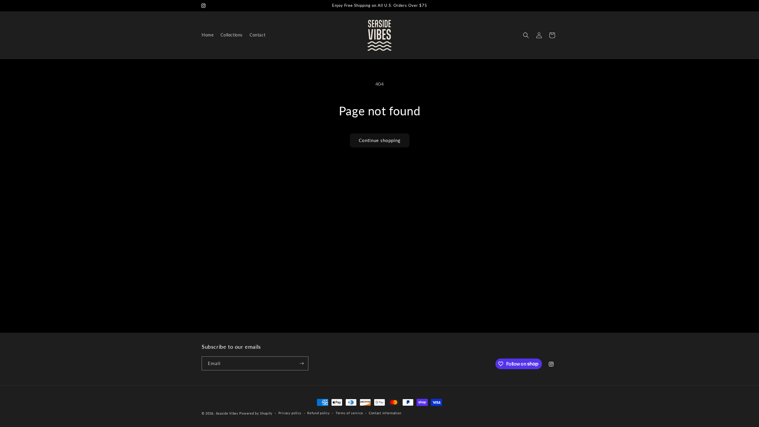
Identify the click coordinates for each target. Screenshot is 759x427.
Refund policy (318, 413)
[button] (525, 35)
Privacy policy (290, 413)
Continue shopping (380, 140)
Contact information (385, 413)
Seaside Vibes (227, 413)
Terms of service (349, 413)
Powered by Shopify (255, 413)
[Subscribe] (301, 363)
